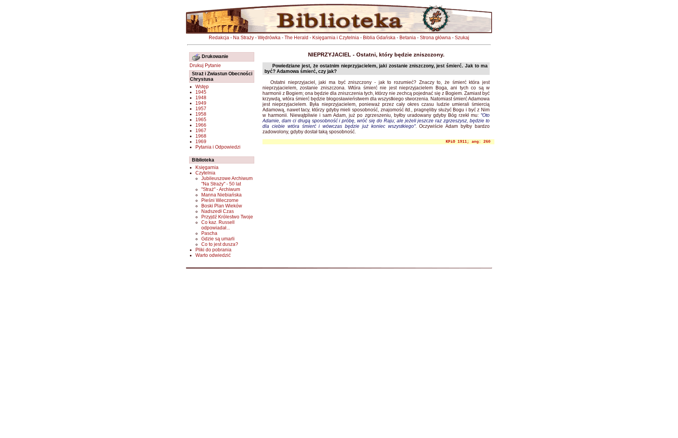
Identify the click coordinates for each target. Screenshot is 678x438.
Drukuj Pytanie (205, 65)
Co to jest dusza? (219, 244)
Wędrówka (269, 37)
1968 (200, 136)
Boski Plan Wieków (221, 206)
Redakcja (219, 37)
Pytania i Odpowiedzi (218, 147)
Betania (407, 37)
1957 (200, 108)
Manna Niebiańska (221, 195)
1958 (200, 114)
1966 (200, 125)
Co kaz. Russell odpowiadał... (218, 225)
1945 (200, 92)
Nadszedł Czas (217, 211)
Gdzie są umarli (218, 239)
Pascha (209, 233)
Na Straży (243, 37)
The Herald (296, 37)
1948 (200, 97)
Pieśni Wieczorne (220, 200)
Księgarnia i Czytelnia (335, 37)
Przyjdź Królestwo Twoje (227, 217)
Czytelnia (205, 173)
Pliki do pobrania (213, 250)
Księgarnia (207, 167)
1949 (200, 103)
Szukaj (462, 37)
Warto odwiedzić (213, 255)
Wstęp (202, 86)
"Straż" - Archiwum (220, 189)
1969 (200, 141)
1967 (200, 130)
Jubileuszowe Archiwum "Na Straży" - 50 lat (227, 181)
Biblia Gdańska (379, 37)
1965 (200, 119)
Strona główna (435, 37)
